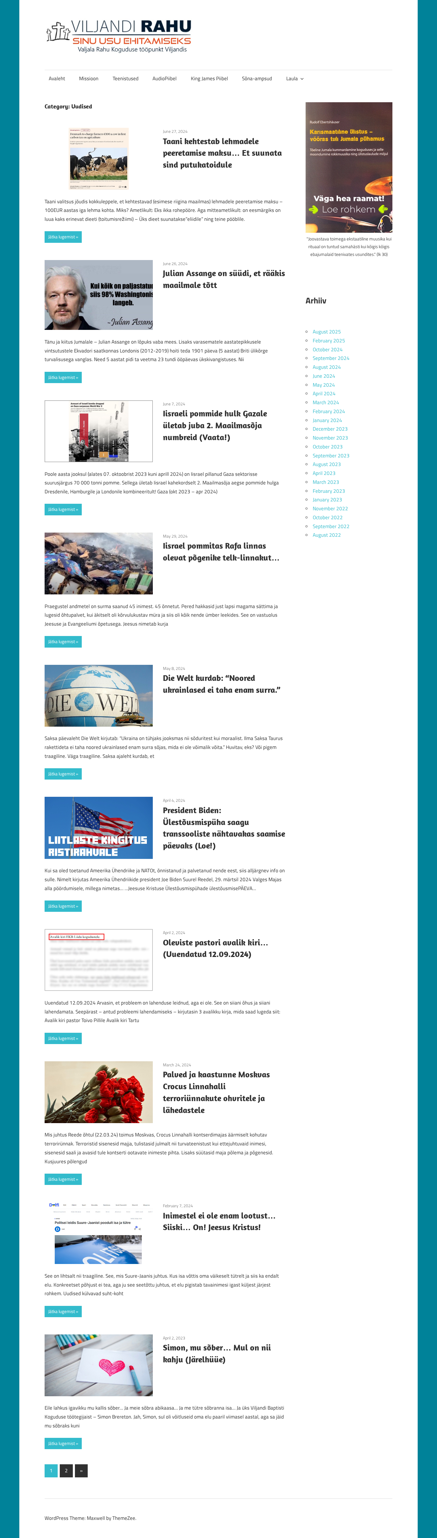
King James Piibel (209, 78)
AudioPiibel (165, 78)
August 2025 (327, 332)
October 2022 (328, 517)
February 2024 (329, 411)
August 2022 (327, 535)
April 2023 (324, 473)
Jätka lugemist (61, 236)
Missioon (88, 78)
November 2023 (330, 438)
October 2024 (328, 349)
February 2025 (329, 340)
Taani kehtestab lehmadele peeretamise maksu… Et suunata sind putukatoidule (222, 153)
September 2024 (331, 358)
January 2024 (327, 420)
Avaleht (57, 78)
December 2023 (330, 429)
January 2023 (327, 499)
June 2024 (324, 376)
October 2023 (328, 447)
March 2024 (326, 402)
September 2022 (331, 526)
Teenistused (126, 78)
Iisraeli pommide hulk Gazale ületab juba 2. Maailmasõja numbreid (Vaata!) (215, 425)
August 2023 (327, 464)
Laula (292, 78)
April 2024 (324, 393)
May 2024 (324, 385)
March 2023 (326, 482)
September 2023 (331, 455)
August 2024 (327, 367)
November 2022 (330, 508)
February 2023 (329, 491)
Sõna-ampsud (257, 78)
